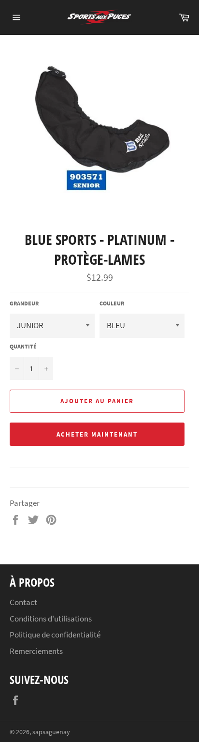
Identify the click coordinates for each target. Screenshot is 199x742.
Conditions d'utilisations (51, 618)
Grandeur (24, 303)
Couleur (112, 303)
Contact (23, 602)
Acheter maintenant (97, 434)
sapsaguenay (51, 732)
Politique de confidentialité (55, 634)
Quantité (23, 346)
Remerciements (36, 651)
